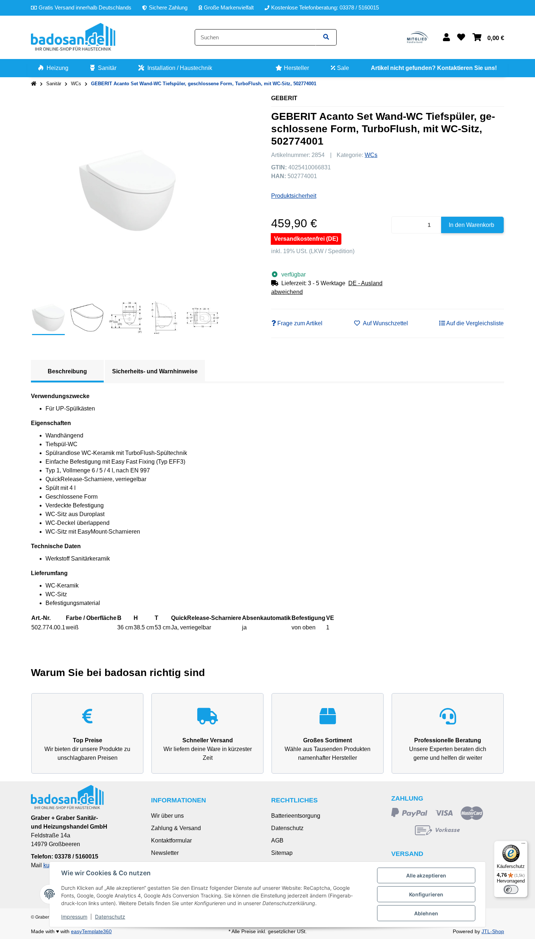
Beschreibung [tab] (67, 371)
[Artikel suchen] (326, 37)
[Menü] (523, 845)
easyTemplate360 (91, 931)
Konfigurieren (426, 894)
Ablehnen (426, 913)
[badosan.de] (73, 37)
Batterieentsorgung (295, 816)
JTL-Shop (493, 931)
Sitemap (282, 853)
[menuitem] (53, 68)
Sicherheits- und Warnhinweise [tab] (155, 371)
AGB (277, 840)
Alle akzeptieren (426, 875)
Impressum (74, 917)
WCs (371, 155)
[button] (446, 37)
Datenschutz (287, 828)
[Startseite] (33, 83)
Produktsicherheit (293, 196)
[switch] (511, 889)
